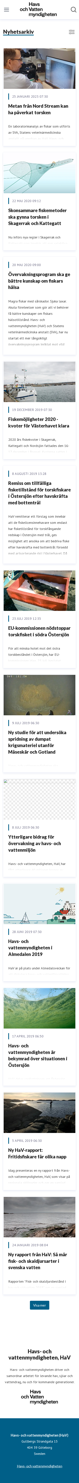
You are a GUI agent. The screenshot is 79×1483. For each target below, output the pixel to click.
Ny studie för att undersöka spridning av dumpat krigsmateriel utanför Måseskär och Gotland (37, 742)
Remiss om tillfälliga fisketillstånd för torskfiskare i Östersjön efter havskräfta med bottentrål (39, 492)
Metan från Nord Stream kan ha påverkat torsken (38, 109)
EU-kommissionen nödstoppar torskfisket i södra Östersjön (39, 631)
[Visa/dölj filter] (71, 32)
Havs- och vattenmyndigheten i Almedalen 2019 (30, 947)
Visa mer (39, 1305)
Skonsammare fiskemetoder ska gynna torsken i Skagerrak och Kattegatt (37, 216)
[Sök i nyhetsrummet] (74, 10)
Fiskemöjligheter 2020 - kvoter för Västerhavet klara (38, 422)
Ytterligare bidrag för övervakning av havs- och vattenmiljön (34, 843)
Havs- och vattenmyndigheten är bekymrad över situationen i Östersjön (37, 1055)
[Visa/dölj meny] (6, 9)
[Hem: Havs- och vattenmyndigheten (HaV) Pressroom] (38, 9)
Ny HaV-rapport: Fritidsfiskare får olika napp (37, 1153)
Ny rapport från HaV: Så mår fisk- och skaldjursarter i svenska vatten (37, 1261)
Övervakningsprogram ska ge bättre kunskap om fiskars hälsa (39, 280)
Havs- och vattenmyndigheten (39, 1466)
